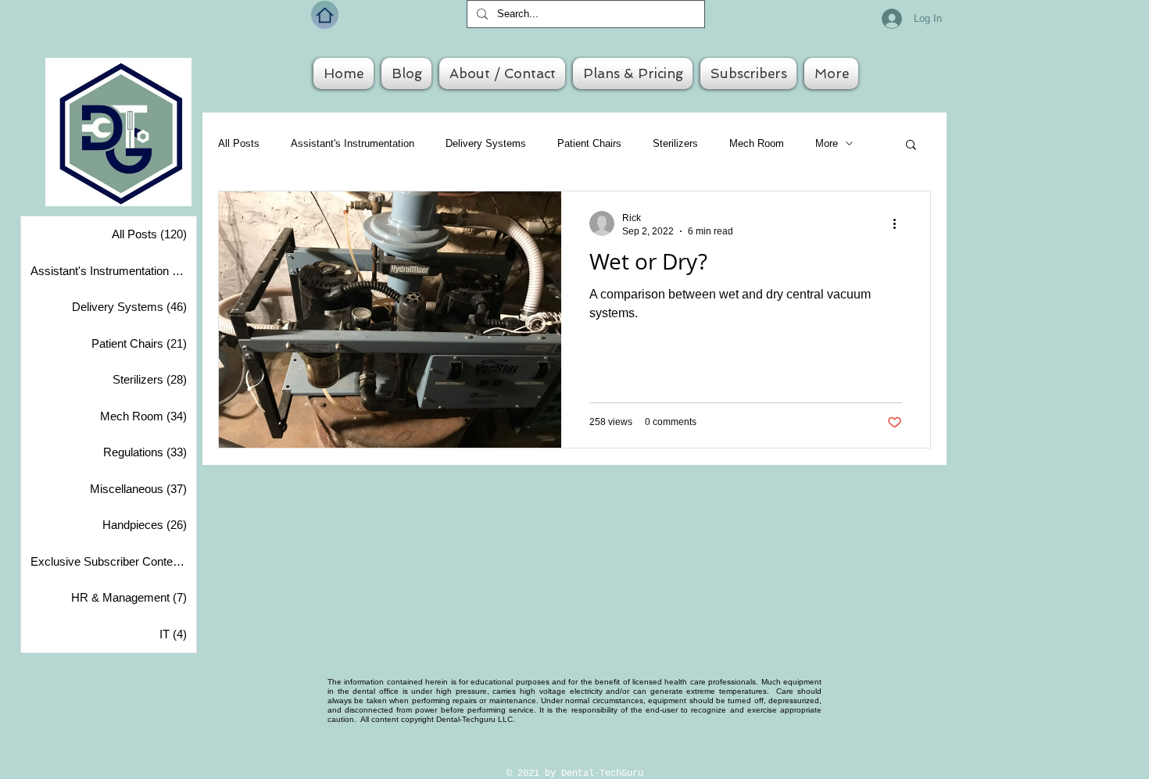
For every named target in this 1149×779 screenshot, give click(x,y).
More (826, 143)
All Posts (239, 143)
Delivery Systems (486, 143)
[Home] (324, 15)
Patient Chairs (589, 143)
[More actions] (899, 223)
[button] (911, 146)
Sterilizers (675, 143)
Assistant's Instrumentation (352, 143)
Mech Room (756, 143)
